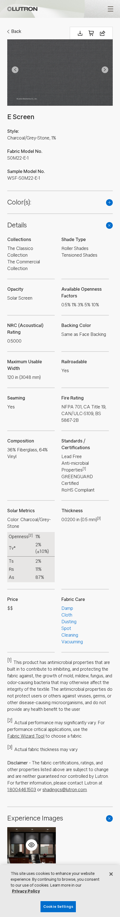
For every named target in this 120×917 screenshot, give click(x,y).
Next (105, 69)
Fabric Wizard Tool (25, 736)
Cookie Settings (58, 906)
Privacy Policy (26, 891)
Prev (15, 69)
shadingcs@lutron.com (64, 789)
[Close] (111, 874)
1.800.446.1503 (21, 789)
